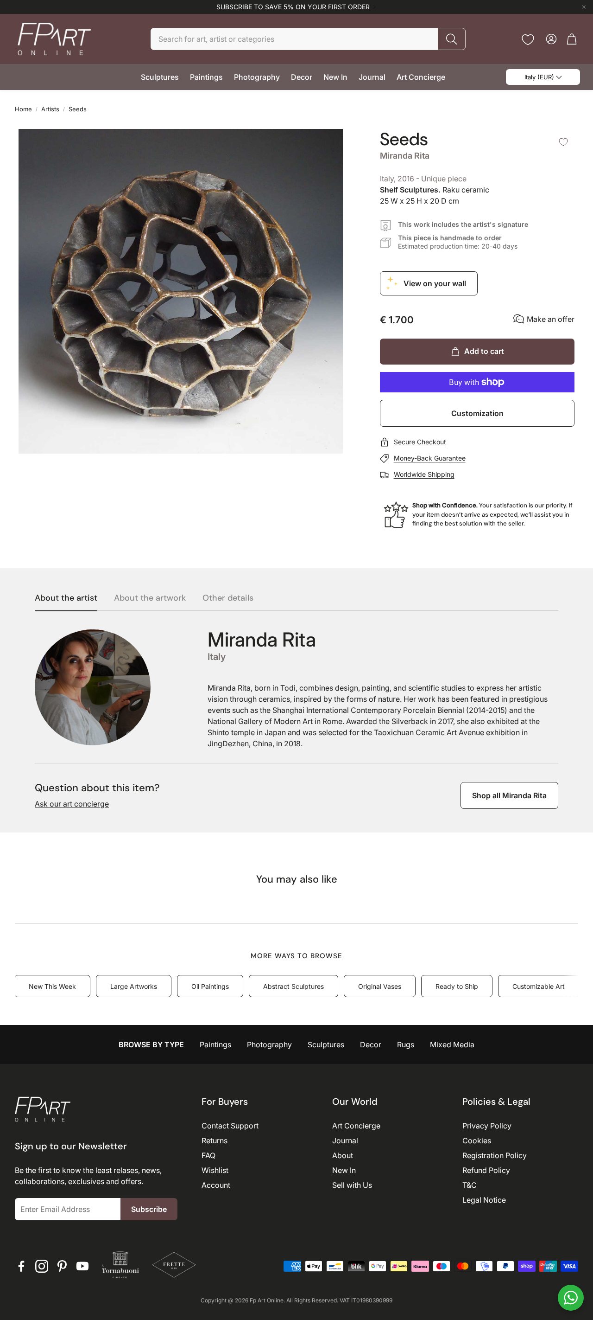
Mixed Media (452, 1044)
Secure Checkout (420, 442)
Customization (477, 413)
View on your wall (435, 283)
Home (23, 109)
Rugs (405, 1044)
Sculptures (326, 1044)
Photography (269, 1044)
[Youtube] (82, 1266)
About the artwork (150, 598)
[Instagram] (41, 1266)
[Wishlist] (528, 39)
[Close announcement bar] (584, 7)
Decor (370, 1044)
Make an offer (550, 319)
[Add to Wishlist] (563, 142)
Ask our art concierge (72, 803)
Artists (50, 109)
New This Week (52, 986)
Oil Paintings (210, 986)
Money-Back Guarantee (430, 458)
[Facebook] (21, 1266)
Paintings (215, 1044)
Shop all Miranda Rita (509, 795)
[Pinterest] (62, 1266)
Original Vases (379, 986)
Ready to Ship (456, 986)
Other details (227, 598)
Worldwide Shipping (424, 474)
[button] (308, 39)
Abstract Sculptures (293, 986)
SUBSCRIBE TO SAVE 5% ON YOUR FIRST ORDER (293, 7)
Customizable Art (538, 986)
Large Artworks (133, 986)
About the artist (66, 598)
